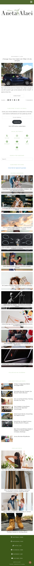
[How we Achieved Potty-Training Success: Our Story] (7, 401)
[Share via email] (8, 100)
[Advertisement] (17, 37)
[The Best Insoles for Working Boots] (17, 522)
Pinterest (18, 554)
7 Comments (29, 100)
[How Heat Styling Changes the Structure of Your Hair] (17, 459)
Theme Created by (17, 564)
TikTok (17, 545)
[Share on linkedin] (19, 100)
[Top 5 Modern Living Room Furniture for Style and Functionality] (7, 409)
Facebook (17, 549)
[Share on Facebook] (10, 100)
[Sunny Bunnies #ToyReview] (7, 439)
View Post (17, 95)
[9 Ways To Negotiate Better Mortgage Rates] (7, 386)
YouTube (18, 558)
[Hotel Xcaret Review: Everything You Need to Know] (7, 416)
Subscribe (17, 122)
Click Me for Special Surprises (17, 168)
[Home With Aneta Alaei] (17, 11)
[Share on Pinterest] (15, 100)
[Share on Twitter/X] (12, 100)
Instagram (17, 541)
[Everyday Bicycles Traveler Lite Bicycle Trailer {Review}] (7, 394)
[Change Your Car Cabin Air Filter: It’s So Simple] (17, 85)
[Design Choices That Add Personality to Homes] (17, 502)
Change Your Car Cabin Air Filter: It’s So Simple (17, 60)
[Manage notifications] (30, 562)
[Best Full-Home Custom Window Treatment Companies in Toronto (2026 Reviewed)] (17, 480)
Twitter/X (17, 537)
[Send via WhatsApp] (17, 100)
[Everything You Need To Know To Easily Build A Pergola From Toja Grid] (7, 424)
